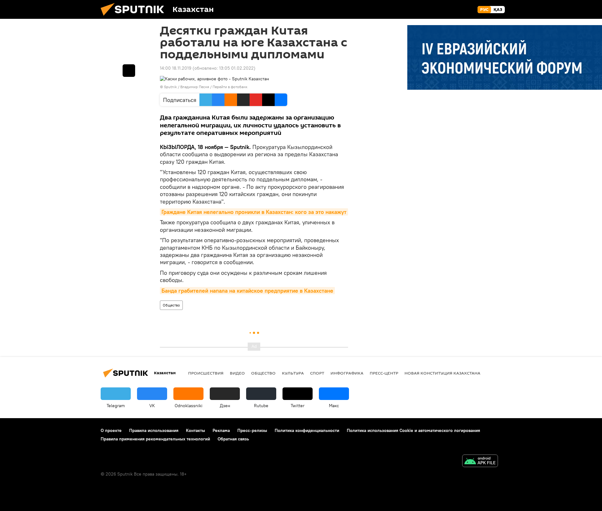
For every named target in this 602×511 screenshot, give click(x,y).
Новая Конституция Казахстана (442, 373)
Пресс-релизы (252, 430)
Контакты (195, 430)
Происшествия (206, 373)
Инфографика (346, 373)
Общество (171, 305)
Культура (293, 373)
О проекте (111, 430)
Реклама (221, 430)
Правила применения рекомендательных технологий (155, 439)
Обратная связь (233, 439)
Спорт (317, 373)
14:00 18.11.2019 (175, 68)
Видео (237, 373)
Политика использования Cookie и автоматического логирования (413, 430)
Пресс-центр (384, 373)
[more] (129, 70)
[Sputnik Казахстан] (134, 17)
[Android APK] (480, 462)
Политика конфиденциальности (307, 430)
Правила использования (153, 430)
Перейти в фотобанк (230, 86)
